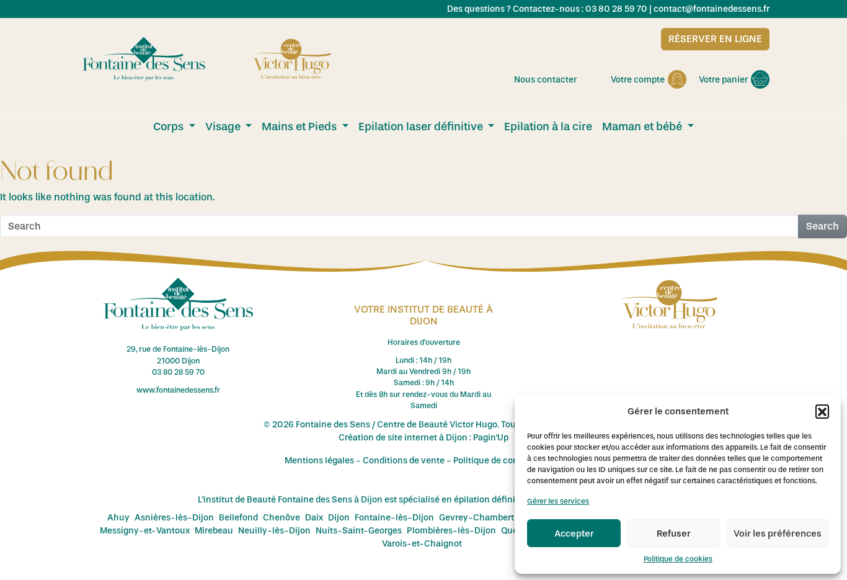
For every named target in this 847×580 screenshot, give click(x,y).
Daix (314, 517)
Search (822, 226)
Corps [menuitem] (169, 126)
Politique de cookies (678, 559)
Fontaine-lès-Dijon (394, 517)
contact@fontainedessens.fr (711, 9)
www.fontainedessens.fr (178, 390)
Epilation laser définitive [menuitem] (422, 126)
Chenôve (281, 517)
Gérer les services (558, 501)
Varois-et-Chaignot (422, 543)
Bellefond (238, 517)
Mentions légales (319, 460)
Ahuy (118, 517)
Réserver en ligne (715, 39)
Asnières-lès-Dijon (174, 517)
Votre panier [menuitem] (723, 79)
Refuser (674, 533)
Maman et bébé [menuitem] (643, 126)
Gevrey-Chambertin (480, 517)
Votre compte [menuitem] (638, 79)
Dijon (339, 517)
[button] (822, 411)
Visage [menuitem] (224, 126)
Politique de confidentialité (508, 460)
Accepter (574, 533)
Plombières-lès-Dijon (451, 530)
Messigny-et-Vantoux (145, 530)
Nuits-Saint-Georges (359, 530)
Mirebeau (214, 530)
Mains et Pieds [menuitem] (300, 126)
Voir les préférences (778, 533)
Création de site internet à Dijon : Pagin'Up (423, 437)
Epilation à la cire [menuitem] (548, 126)
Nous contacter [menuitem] (545, 79)
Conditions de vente (404, 460)
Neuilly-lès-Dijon (274, 530)
